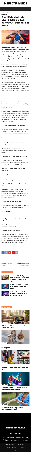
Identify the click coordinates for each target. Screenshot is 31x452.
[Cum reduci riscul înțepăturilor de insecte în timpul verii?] (15, 399)
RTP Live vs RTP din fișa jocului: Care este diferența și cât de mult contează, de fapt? (19, 278)
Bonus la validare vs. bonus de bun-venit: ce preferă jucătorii (19, 286)
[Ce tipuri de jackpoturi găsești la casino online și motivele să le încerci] (5, 293)
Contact (22, 447)
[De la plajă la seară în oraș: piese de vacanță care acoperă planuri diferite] (15, 337)
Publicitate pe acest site (12, 447)
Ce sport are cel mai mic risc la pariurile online (7, 263)
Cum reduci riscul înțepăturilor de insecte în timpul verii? (14, 409)
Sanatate (4, 404)
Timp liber (8, 12)
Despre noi (13, 444)
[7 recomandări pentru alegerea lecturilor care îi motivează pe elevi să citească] (15, 357)
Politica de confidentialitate (9, 446)
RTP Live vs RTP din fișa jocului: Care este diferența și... (15, 327)
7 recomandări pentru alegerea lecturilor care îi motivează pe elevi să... (15, 367)
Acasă (3, 12)
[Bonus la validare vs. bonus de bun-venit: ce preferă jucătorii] (5, 286)
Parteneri (7, 444)
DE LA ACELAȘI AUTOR (19, 272)
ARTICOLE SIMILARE (7, 272)
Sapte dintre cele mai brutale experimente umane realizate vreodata (23, 264)
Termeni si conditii (22, 446)
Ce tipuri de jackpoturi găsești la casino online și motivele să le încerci (18, 293)
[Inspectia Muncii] (15, 3)
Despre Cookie (21, 444)
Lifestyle (4, 342)
